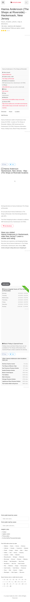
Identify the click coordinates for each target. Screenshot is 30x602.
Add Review (4, 115)
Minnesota (21, 557)
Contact (4, 532)
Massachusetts (7, 557)
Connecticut (19, 548)
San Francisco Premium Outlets (10, 368)
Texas (5, 570)
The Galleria (5, 374)
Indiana (5, 552)
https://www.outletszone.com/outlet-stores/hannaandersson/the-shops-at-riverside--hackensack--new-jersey (14, 105)
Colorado (12, 548)
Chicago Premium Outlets (9, 379)
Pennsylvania (24, 565)
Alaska (11, 546)
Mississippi (6, 559)
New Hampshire (13, 561)
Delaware (26, 548)
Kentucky (21, 552)
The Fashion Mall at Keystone (10, 383)
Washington (6, 572)
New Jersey (5, 91)
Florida (5, 550)
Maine (11, 554)
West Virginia (14, 572)
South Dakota (16, 568)
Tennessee (23, 568)
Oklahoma (10, 565)
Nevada (5, 561)
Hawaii (16, 550)
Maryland (17, 554)
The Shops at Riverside (8, 78)
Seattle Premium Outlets (8, 370)
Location (17, 111)
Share (4, 164)
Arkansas (23, 546)
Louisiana (6, 554)
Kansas (15, 552)
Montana (19, 559)
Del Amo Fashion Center (8, 363)
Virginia (20, 570)
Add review (6, 284)
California (6, 548)
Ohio (5, 565)
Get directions (8, 226)
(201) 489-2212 (6, 87)
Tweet (12, 164)
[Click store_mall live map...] (15, 181)
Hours (10, 111)
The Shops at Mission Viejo (9, 366)
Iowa (10, 552)
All (10, 586)
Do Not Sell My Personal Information (11, 538)
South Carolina (7, 568)
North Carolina (21, 563)
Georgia (11, 550)
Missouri (13, 559)
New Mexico (6, 563)
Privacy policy (5, 536)
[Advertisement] (15, 50)
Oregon (16, 565)
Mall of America (6, 377)
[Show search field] (26, 2)
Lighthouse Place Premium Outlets (11, 381)
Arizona (17, 546)
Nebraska (25, 559)
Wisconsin (22, 572)
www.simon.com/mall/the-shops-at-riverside (13, 99)
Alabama (6, 546)
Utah (10, 570)
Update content (6, 534)
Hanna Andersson (6, 74)
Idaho (21, 550)
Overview (3, 111)
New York (14, 563)
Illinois (26, 550)
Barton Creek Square (7, 372)
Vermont (15, 570)
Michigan (15, 557)
